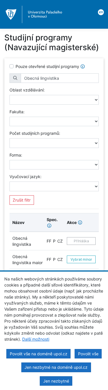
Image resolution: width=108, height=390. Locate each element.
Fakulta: (17, 111)
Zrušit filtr (22, 200)
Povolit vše (88, 353)
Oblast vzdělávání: (27, 89)
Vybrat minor (81, 259)
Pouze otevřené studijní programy (47, 66)
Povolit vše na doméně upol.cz (38, 353)
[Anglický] (100, 11)
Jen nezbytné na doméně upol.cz (56, 367)
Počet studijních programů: (35, 133)
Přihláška (81, 241)
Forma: (16, 155)
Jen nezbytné (56, 381)
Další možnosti (35, 339)
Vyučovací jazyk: (25, 176)
